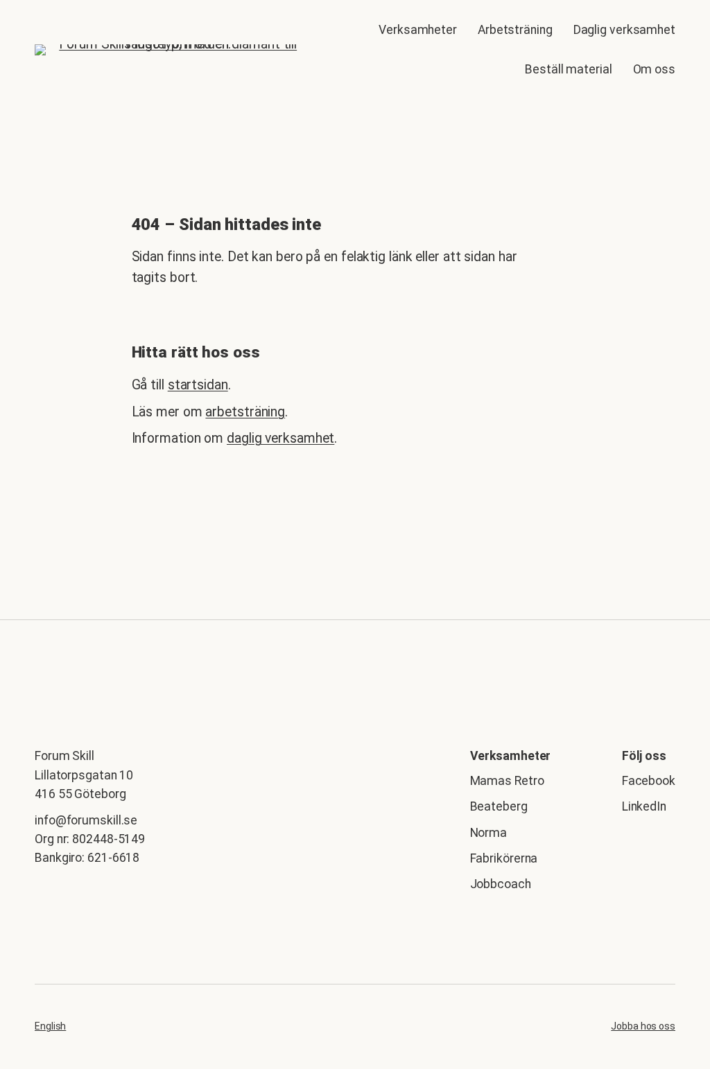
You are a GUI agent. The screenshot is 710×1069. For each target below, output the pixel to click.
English (50, 1026)
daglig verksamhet (280, 438)
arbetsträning (245, 412)
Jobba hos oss (643, 1026)
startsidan (198, 385)
